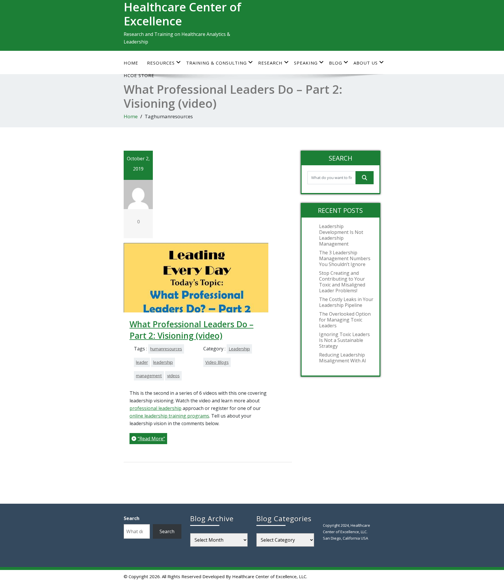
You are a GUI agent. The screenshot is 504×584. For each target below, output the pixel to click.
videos (173, 375)
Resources (161, 63)
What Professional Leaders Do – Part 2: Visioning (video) (191, 330)
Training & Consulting (216, 63)
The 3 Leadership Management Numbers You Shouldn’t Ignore (344, 258)
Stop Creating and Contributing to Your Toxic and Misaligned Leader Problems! (342, 281)
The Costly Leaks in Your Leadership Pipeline (346, 302)
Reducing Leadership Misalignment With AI (342, 358)
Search (131, 518)
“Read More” (151, 438)
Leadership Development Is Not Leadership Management (341, 235)
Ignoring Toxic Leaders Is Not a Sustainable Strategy (344, 340)
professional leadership (155, 408)
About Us (366, 63)
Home (131, 63)
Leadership (239, 349)
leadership (163, 362)
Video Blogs (217, 362)
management (149, 375)
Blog (335, 63)
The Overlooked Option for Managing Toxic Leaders (345, 319)
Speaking (306, 63)
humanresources (166, 349)
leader (142, 362)
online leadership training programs (169, 416)
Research (270, 63)
